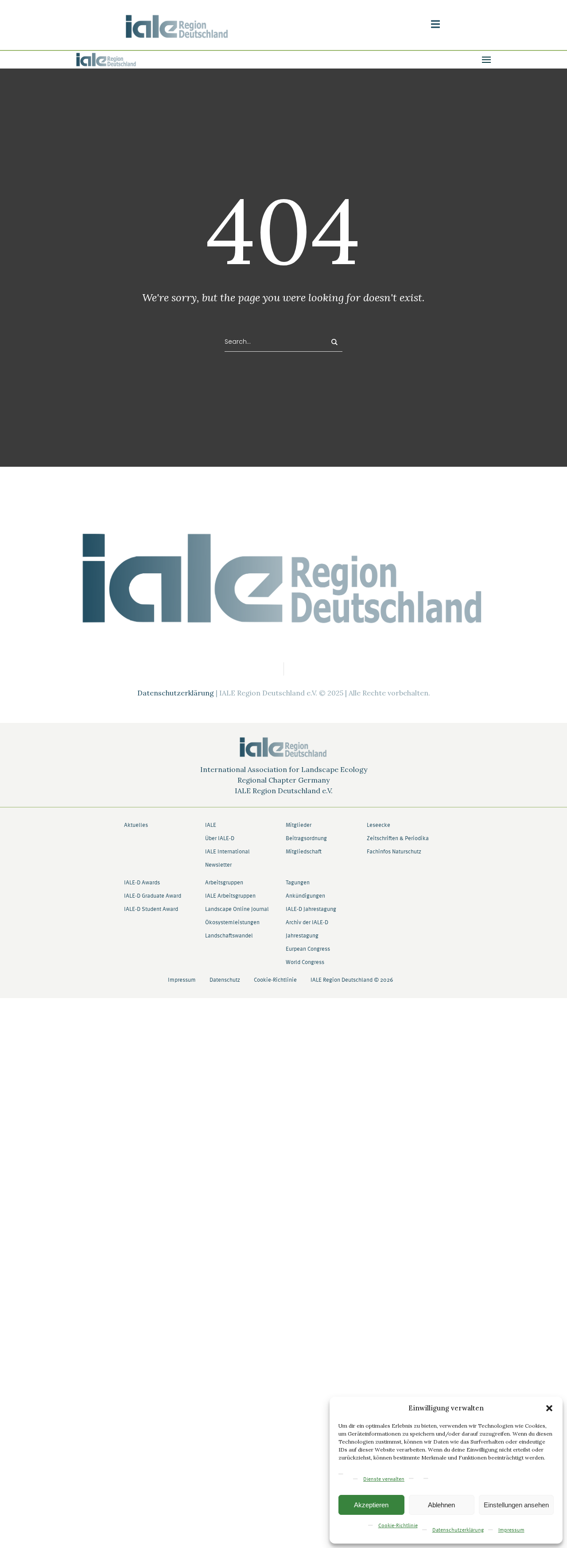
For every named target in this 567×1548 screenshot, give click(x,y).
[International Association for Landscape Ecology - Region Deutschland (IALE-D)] (283, 578)
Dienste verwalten (383, 1479)
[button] (549, 1408)
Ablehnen (441, 1505)
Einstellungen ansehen (516, 1505)
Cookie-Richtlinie (398, 1526)
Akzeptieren (371, 1505)
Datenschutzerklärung (458, 1530)
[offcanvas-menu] (435, 24)
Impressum (511, 1530)
